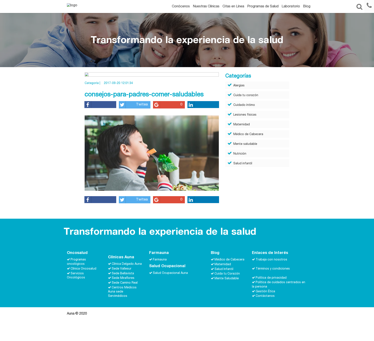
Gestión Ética (265, 291)
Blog (306, 6)
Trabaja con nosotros (271, 259)
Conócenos (181, 6)
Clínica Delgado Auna (127, 264)
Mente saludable (245, 144)
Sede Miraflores (123, 278)
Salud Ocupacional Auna (170, 273)
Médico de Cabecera (248, 134)
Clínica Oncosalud (83, 268)
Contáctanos (265, 296)
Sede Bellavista (123, 273)
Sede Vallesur (121, 268)
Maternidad (241, 124)
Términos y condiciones (273, 268)
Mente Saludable (226, 278)
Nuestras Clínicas (206, 6)
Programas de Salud (263, 6)
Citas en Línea (233, 6)
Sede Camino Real (125, 282)
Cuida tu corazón (245, 95)
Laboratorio (291, 6)
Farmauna (160, 259)
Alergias (239, 85)
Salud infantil (242, 163)
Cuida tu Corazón (227, 273)
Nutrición (239, 153)
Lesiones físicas (244, 114)
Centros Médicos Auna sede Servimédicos (122, 292)
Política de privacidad (271, 277)
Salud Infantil (223, 269)
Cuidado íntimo (244, 105)
